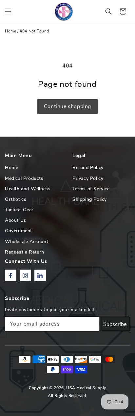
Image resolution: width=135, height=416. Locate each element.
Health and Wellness (27, 189)
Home (10, 31)
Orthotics (15, 199)
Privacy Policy (87, 178)
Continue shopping (67, 106)
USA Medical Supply (86, 388)
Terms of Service (91, 189)
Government (18, 231)
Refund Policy (88, 167)
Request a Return (24, 252)
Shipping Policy (89, 199)
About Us (15, 220)
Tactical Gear (19, 210)
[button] (8, 11)
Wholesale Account (26, 241)
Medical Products (24, 178)
